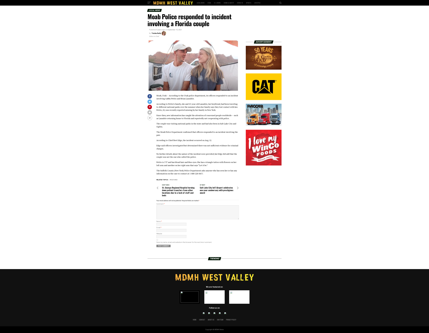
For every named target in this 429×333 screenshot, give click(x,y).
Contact (202, 319)
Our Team (220, 319)
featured (173, 180)
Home (194, 319)
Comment (160, 204)
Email (158, 227)
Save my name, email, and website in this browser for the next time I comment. (184, 242)
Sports (248, 3)
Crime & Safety (229, 3)
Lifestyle (257, 3)
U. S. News (217, 3)
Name (159, 221)
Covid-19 (240, 3)
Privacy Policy (231, 319)
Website (159, 233)
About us (211, 319)
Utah (209, 3)
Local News (200, 3)
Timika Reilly (156, 33)
